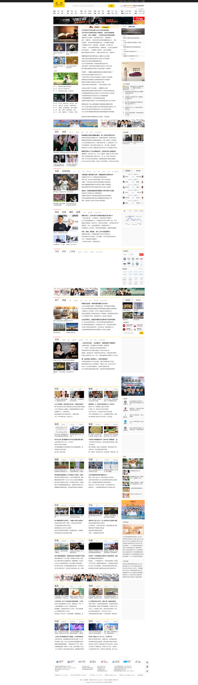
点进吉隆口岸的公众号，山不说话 (64, 442)
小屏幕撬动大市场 (86, 45)
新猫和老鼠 (69, 110)
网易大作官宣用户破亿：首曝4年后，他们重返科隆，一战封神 (106, 639)
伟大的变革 (139, 22)
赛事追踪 (115, 621)
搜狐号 (125, 398)
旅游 (99, 11)
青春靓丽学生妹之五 (135, 470)
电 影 (55, 107)
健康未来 (103, 47)
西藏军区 (88, 40)
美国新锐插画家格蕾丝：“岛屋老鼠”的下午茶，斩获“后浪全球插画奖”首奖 (74, 644)
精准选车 (141, 274)
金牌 (60, 112)
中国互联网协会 (106, 662)
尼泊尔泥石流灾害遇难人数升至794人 (92, 74)
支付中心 (81, 680)
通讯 (68, 340)
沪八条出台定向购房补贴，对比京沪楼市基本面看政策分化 (98, 322)
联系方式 (95, 680)
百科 (85, 300)
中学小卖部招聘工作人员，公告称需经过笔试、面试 (103, 414)
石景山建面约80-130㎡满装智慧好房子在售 (133, 554)
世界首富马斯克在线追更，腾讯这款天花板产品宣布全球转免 (105, 641)
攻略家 (81, 424)
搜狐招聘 (86, 680)
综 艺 (55, 112)
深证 (130, 211)
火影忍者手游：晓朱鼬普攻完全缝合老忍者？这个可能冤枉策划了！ (73, 639)
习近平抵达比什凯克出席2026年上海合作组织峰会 (95, 30)
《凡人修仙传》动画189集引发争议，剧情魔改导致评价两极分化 (72, 649)
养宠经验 (98, 586)
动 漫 (55, 110)
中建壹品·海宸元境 (126, 310)
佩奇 (60, 110)
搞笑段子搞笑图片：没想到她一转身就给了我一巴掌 (136, 483)
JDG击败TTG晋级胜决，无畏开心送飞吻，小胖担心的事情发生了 (106, 646)
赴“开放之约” (109, 45)
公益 (143, 11)
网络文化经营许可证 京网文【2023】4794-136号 (65, 667)
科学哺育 (107, 460)
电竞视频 (98, 621)
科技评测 (80, 340)
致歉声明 (115, 541)
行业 (84, 212)
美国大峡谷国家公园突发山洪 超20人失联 (93, 82)
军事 (58, 11)
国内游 (63, 424)
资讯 (81, 300)
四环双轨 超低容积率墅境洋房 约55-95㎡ (132, 564)
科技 (57, 339)
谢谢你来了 (65, 112)
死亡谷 (60, 103)
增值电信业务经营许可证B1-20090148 (63, 666)
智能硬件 (74, 340)
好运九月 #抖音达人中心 (136, 494)
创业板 (136, 211)
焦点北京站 (139, 324)
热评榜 (126, 13)
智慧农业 (112, 52)
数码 (95, 340)
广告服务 (90, 680)
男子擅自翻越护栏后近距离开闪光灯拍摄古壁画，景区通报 (71, 447)
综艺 (87, 132)
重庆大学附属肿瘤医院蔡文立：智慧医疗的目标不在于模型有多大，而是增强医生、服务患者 (80, 484)
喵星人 (106, 586)
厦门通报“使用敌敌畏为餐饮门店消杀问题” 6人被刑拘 (96, 68)
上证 (124, 211)
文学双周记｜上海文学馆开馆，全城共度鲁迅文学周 (103, 525)
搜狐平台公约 (115, 680)
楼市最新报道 (140, 326)
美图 (91, 132)
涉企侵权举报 (140, 675)
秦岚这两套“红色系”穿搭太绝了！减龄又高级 (67, 414)
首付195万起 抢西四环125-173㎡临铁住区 (133, 549)
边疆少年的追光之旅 (102, 52)
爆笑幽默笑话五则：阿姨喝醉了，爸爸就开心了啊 (136, 477)
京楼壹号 (128, 328)
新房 (72, 13)
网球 (109, 171)
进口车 (130, 274)
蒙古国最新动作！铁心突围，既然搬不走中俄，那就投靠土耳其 (72, 558)
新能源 (89, 13)
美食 (91, 424)
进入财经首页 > (98, 212)
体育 (57, 171)
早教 (97, 460)
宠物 (91, 586)
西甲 (98, 171)
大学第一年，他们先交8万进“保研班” (99, 409)
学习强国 (139, 18)
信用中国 (57, 671)
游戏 (116, 13)
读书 (106, 505)
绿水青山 (72, 103)
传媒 (106, 541)
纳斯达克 (141, 211)
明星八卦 (71, 132)
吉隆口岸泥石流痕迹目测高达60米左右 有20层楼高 (95, 58)
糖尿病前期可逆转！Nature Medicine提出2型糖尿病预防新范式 (72, 480)
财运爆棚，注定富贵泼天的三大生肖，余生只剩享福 (69, 608)
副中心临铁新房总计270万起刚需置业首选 (133, 552)
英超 (72, 11)
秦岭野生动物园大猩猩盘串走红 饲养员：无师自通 (95, 116)
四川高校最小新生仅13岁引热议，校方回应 (100, 416)
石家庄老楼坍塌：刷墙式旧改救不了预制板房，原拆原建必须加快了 (100, 313)
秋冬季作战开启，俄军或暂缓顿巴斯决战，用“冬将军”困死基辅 (72, 565)
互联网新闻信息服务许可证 (87, 667)
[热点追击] (132, 27)
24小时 (126, 11)
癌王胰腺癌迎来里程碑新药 (96, 558)
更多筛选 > (141, 268)
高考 (97, 389)
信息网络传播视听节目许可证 (120, 669)
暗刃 (76, 103)
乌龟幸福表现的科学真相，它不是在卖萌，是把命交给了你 (105, 613)
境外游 (72, 424)
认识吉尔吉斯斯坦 (113, 47)
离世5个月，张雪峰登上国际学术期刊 (99, 406)
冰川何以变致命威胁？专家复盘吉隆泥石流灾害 (95, 63)
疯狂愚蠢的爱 (66, 107)
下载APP (137, 1)
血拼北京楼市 (129, 324)
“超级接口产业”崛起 (87, 37)
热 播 (55, 103)
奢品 (80, 389)
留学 (106, 389)
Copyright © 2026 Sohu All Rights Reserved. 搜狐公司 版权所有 (99, 682)
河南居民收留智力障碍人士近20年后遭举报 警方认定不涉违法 (98, 100)
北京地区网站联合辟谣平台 (87, 669)
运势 (72, 586)
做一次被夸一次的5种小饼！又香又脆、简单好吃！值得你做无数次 (107, 452)
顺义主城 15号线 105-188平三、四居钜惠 (133, 568)
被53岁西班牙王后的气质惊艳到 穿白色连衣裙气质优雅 (70, 406)
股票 (78, 212)
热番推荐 (81, 621)
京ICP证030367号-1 (101, 666)
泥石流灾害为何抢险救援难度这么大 (102, 40)
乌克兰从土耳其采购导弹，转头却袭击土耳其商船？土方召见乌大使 (73, 563)
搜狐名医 (73, 460)
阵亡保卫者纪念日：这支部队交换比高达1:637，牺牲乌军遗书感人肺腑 (74, 568)
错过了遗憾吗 (74, 107)
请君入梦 (61, 105)
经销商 (92, 252)
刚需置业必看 (129, 326)
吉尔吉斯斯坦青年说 (93, 47)
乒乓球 (103, 171)
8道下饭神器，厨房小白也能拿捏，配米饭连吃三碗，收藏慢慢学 (106, 447)
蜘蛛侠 (60, 107)
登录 (143, 1)
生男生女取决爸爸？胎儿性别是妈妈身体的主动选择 (103, 480)
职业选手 (107, 621)
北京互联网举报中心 (72, 662)
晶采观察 (95, 45)
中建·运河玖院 (136, 319)
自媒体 (80, 252)
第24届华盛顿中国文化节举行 (97, 523)
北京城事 (123, 26)
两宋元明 (81, 505)
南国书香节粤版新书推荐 (95, 530)
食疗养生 (107, 424)
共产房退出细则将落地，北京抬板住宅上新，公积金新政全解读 (99, 324)
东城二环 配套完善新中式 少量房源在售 (132, 547)
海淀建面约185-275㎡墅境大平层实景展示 (133, 572)
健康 (103, 13)
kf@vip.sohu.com (113, 675)
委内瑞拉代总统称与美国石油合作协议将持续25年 (102, 568)
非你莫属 (71, 112)
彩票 (130, 13)
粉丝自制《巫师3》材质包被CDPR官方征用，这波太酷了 (104, 644)
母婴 (103, 11)
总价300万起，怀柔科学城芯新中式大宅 (132, 570)
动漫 (112, 13)
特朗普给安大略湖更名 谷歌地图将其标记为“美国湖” (96, 79)
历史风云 (81, 541)
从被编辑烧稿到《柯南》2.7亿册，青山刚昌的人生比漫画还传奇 (72, 646)
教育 (99, 13)
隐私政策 (110, 680)
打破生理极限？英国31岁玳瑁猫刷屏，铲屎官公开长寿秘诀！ (105, 606)
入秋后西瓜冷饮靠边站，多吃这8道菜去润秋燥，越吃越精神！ (106, 442)
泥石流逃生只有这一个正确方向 (65, 91)
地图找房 (75, 300)
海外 (90, 300)
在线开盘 (95, 300)
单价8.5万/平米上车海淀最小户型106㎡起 (133, 541)
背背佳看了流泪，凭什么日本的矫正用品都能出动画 (69, 641)
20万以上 (141, 271)
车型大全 (86, 252)
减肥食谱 (115, 424)
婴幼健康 (115, 460)
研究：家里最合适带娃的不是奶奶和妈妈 (100, 482)
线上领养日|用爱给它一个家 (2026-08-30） (100, 611)
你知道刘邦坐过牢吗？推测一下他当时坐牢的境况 (68, 523)
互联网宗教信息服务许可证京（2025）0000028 (124, 671)
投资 (83, 40)
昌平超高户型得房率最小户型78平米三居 (132, 543)
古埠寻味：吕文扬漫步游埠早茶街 (98, 449)
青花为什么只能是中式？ (64, 88)
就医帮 (81, 460)
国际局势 (64, 541)
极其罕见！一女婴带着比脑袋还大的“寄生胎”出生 (102, 487)
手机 (86, 340)
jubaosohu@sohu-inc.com (129, 675)
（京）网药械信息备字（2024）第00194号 (123, 666)
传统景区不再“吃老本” (60, 449)
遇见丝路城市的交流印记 (88, 52)
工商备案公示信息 (101, 669)
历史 (116, 11)
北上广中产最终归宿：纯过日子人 (64, 416)
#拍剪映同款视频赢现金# (136, 488)
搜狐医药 (64, 460)
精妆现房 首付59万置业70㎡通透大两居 (132, 577)
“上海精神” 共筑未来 (96, 50)
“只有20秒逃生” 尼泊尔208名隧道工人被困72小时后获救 (97, 77)
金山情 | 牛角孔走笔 (60, 452)
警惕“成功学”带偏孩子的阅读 (96, 528)
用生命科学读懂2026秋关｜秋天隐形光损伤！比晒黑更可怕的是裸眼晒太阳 (75, 482)
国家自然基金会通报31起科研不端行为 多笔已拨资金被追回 (98, 90)
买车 (85, 13)
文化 (112, 11)
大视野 (140, 11)
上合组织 (84, 47)
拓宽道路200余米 (98, 37)
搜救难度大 (108, 37)
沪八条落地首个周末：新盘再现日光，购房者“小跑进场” (97, 316)
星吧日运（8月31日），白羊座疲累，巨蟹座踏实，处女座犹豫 (71, 613)
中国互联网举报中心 (61, 662)
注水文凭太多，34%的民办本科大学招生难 (100, 411)
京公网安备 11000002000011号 (63, 669)
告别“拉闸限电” (107, 50)
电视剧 (89, 11)
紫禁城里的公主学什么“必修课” (63, 528)
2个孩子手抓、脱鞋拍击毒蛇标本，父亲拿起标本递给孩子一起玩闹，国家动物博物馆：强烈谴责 (115, 563)
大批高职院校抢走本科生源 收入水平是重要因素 (95, 95)
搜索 (141, 333)
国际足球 (88, 171)
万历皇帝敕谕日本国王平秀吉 (63, 525)
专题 (62, 11)
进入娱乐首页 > (98, 132)
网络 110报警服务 (94, 662)
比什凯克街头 (85, 50)
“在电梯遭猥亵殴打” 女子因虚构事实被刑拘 (93, 98)
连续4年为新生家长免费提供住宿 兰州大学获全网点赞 (96, 109)
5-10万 (125, 271)
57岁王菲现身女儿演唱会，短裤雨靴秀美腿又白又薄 (69, 409)
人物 (72, 389)
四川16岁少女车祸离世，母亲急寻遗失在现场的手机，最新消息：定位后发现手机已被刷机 (113, 565)
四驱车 (125, 274)
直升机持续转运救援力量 (95, 42)
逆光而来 (66, 105)
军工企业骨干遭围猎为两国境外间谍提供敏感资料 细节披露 (98, 111)
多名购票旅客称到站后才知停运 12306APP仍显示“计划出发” (98, 93)
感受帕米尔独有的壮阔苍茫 (64, 86)
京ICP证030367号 (86, 666)
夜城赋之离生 (73, 105)
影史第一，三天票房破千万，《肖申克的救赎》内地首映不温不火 (106, 561)
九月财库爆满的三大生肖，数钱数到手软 (66, 606)
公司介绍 (106, 680)
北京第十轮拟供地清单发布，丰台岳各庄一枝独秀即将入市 (98, 327)
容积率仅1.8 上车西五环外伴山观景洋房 (132, 574)
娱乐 (57, 132)
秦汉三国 (64, 505)
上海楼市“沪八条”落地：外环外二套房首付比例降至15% (97, 311)
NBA (76, 11)
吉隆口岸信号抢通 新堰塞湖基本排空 (92, 61)
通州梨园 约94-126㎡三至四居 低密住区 (132, 566)
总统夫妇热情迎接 (109, 32)
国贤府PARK (125, 319)
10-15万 (130, 271)
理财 (62, 13)
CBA (78, 171)
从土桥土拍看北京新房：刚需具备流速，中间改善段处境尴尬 (98, 306)
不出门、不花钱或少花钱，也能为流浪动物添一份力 (103, 608)
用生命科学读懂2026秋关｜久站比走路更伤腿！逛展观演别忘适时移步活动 (75, 477)
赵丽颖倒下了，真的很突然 (62, 411)
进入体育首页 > (115, 171)
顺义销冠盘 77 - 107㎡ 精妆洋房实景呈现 (132, 545)
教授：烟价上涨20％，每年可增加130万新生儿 (101, 477)
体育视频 (66, 171)
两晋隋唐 (73, 505)
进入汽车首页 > (99, 252)
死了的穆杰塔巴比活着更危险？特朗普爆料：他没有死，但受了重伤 (73, 561)
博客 (130, 11)
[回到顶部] (147, 675)
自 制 (55, 105)
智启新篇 (102, 45)
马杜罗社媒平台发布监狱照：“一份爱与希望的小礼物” (96, 84)
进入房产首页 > (104, 300)
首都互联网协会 (129, 662)
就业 (115, 40)
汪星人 (115, 586)
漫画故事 (64, 621)
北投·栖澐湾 (135, 310)
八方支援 (84, 35)
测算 (63, 586)
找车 (141, 254)
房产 (57, 300)
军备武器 (73, 541)
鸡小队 (74, 110)
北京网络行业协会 (83, 662)
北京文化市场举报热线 (117, 662)
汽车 (57, 251)
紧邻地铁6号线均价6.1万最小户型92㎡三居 (133, 539)
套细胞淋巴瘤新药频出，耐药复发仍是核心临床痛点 (69, 487)
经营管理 (90, 212)
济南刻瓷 (84, 42)
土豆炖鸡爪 (92, 444)
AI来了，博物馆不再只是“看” (96, 533)
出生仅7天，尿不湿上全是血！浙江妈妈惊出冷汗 (102, 484)
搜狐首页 (59, 3)
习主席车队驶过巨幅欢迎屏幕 (107, 35)
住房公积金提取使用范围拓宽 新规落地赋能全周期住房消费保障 (99, 308)
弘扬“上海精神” (92, 35)
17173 (140, 13)
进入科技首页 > (102, 340)
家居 (76, 13)
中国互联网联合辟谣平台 (102, 671)
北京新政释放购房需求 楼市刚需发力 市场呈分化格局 (96, 329)
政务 (143, 13)
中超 (83, 171)
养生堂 (75, 112)
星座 (57, 586)
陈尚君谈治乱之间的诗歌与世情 (63, 533)
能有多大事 (66, 103)
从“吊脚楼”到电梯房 (108, 42)
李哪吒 (64, 110)
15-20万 (135, 271)
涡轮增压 (136, 274)
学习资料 (115, 389)
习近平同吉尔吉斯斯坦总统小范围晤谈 (92, 32)
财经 (57, 212)
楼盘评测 (139, 328)
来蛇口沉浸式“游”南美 (60, 444)
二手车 (72, 251)
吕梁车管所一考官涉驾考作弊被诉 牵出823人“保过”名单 (97, 66)
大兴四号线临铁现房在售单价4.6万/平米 (132, 536)
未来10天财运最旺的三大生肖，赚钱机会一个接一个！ (69, 603)
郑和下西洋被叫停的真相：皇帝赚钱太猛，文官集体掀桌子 (71, 530)
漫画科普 (73, 621)
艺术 (114, 505)
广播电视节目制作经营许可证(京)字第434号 (123, 667)
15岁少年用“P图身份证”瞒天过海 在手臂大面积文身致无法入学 (99, 106)
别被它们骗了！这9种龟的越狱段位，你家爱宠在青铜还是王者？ (106, 603)
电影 (82, 132)
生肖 (80, 586)
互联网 (63, 340)
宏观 (58, 13)
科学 (91, 340)
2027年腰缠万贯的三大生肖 (62, 611)
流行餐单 (98, 424)
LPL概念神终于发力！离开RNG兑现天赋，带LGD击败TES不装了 (107, 649)
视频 (85, 11)
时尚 (57, 389)
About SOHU (100, 680)
